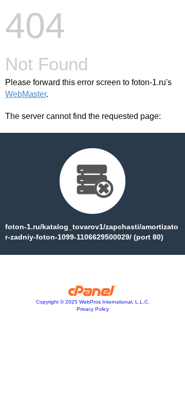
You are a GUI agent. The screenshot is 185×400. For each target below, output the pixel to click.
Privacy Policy (93, 309)
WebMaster (25, 94)
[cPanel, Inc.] (92, 293)
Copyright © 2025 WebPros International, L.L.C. (93, 302)
